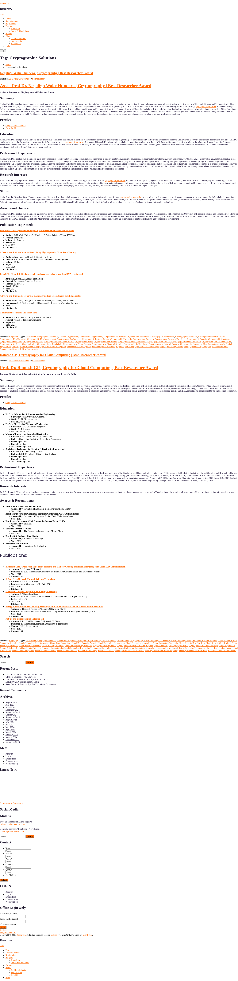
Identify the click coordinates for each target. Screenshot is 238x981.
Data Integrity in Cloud (16, 648)
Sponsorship (16, 41)
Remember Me (9, 924)
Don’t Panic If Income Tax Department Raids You (27, 679)
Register (9, 754)
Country (10, 864)
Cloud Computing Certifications (216, 640)
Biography (13, 337)
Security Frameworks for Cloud (193, 650)
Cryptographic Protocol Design (95, 339)
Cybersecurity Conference (11, 803)
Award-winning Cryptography (130, 640)
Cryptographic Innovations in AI (212, 337)
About (8, 36)
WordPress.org (12, 764)
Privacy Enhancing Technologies (191, 648)
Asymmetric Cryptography (91, 337)
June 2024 (10, 725)
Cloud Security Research (52, 645)
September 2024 (13, 717)
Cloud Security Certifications (218, 643)
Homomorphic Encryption (103, 346)
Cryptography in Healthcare (136, 344)
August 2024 (11, 720)
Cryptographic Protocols (121, 339)
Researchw (5, 3)
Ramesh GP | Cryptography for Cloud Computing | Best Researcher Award (53, 355)
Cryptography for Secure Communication (18, 344)
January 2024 (11, 737)
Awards (9, 33)
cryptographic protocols (206, 106)
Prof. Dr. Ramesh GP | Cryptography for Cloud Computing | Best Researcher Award (79, 367)
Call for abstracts (18, 38)
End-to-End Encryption (55, 346)
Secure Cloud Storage (87, 650)
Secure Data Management (109, 650)
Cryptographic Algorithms (138, 337)
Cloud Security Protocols (30, 645)
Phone (9, 859)
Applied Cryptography (69, 337)
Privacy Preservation (216, 648)
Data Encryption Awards (214, 344)
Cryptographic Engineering (162, 337)
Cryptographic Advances (115, 337)
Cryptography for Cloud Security (203, 645)
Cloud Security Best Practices (192, 643)
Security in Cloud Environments (222, 650)
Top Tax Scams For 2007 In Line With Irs (24, 674)
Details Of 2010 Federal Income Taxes (22, 682)
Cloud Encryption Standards (165, 643)
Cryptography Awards (178, 645)
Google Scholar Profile (15, 125)
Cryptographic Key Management (41, 339)
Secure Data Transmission (132, 650)
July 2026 (10, 705)
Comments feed (12, 761)
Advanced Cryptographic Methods (41, 640)
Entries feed (11, 759)
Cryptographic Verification (105, 341)
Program (9, 26)
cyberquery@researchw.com (12, 824)
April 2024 (10, 729)
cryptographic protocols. (130, 197)
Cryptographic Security (197, 339)
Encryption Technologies (112, 648)
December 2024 (12, 710)
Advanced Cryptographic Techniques (42, 337)
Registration (11, 23)
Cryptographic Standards (11, 341)
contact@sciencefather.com (12, 831)
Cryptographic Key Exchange (13, 339)
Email (9, 853)
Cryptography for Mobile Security (216, 341)
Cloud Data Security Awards (83, 643)
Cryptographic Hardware (186, 337)
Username (9, 913)
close (2, 14)
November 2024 (13, 712)
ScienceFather (38, 79)
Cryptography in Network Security (164, 344)
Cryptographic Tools (84, 341)
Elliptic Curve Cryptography (32, 346)
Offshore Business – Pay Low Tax (21, 677)
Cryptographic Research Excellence (170, 339)
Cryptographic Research (143, 339)
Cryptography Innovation (191, 344)
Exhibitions (16, 43)
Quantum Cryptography (200, 346)
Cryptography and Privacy (159, 341)
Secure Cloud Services (67, 650)
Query (9, 870)
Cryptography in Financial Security (107, 344)
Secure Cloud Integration (23, 650)
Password (9, 919)
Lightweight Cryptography (127, 346)
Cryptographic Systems (33, 341)
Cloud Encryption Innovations (139, 643)
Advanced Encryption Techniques (71, 640)
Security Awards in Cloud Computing (161, 650)
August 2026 (11, 702)
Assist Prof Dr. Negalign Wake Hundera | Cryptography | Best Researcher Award (75, 85)
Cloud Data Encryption (60, 643)
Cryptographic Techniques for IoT (59, 341)
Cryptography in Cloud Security (77, 344)
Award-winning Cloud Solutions (101, 640)
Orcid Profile (11, 128)
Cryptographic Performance (69, 339)
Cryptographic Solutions (218, 339)
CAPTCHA (11, 875)
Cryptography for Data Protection (186, 341)
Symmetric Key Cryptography (25, 349)
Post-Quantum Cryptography (152, 346)
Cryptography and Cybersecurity (132, 341)
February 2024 (12, 734)
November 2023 (13, 742)
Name (9, 848)
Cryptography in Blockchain (49, 344)
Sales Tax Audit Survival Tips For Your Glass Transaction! (31, 684)
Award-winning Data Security (157, 640)
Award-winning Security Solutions (186, 640)
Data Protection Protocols (39, 648)
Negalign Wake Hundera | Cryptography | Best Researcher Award (46, 73)
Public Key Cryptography (178, 346)
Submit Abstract (12, 21)
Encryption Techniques (90, 648)
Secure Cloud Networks (45, 650)
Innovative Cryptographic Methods (161, 648)
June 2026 (10, 707)
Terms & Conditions (20, 31)
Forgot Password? (8, 932)
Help (8, 46)
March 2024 (11, 732)
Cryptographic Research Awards (131, 645)
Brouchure (15, 28)
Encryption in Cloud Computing (65, 648)
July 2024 (10, 722)
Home (8, 19)
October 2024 (11, 715)
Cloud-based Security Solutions (78, 645)
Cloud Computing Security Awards (33, 643)
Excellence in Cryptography (79, 346)
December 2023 (12, 739)
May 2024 (10, 727)
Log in (8, 756)
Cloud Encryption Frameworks (111, 643)
